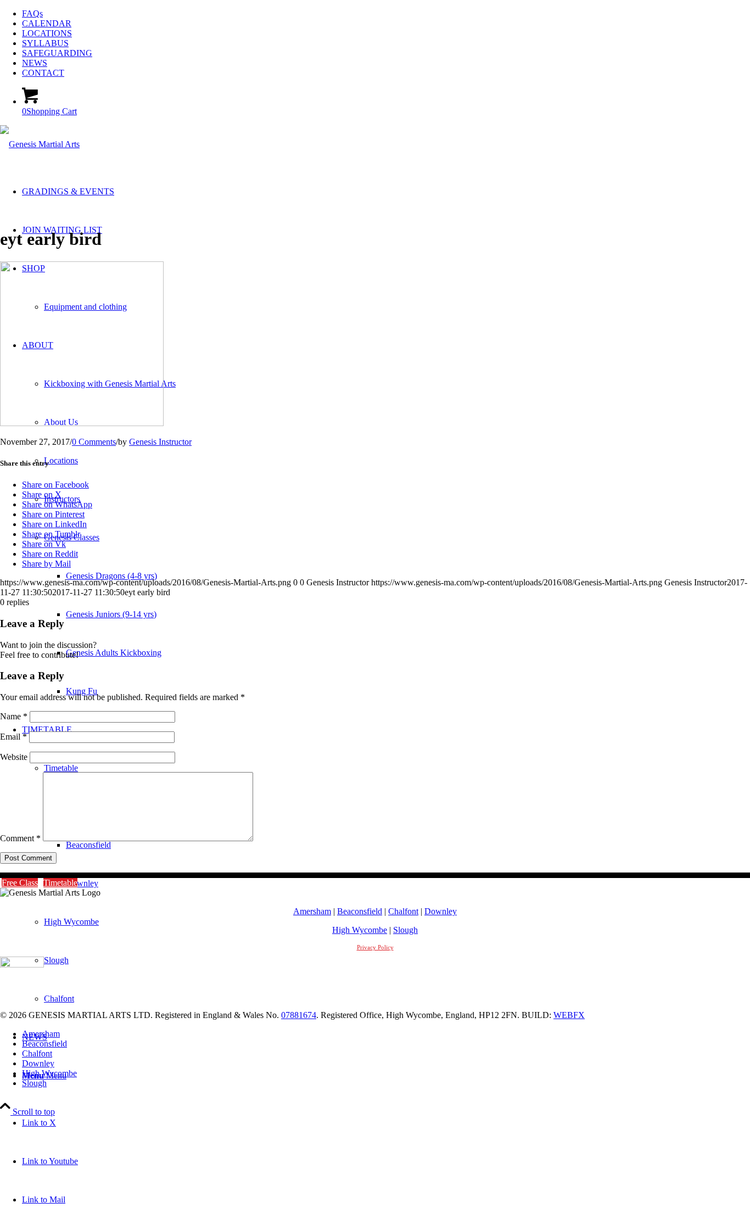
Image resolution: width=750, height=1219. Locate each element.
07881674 (298, 1015)
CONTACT (43, 72)
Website (13, 757)
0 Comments (94, 441)
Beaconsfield (359, 911)
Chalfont (403, 911)
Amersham (312, 911)
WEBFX (569, 1015)
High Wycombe (359, 930)
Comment (20, 838)
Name (13, 716)
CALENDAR (46, 23)
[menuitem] (386, 14)
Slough (405, 930)
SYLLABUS (45, 43)
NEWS (34, 63)
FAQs (32, 13)
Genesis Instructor (160, 441)
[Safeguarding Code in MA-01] (22, 964)
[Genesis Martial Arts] (40, 144)
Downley (440, 911)
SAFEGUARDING (57, 53)
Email (13, 736)
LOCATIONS (47, 33)
